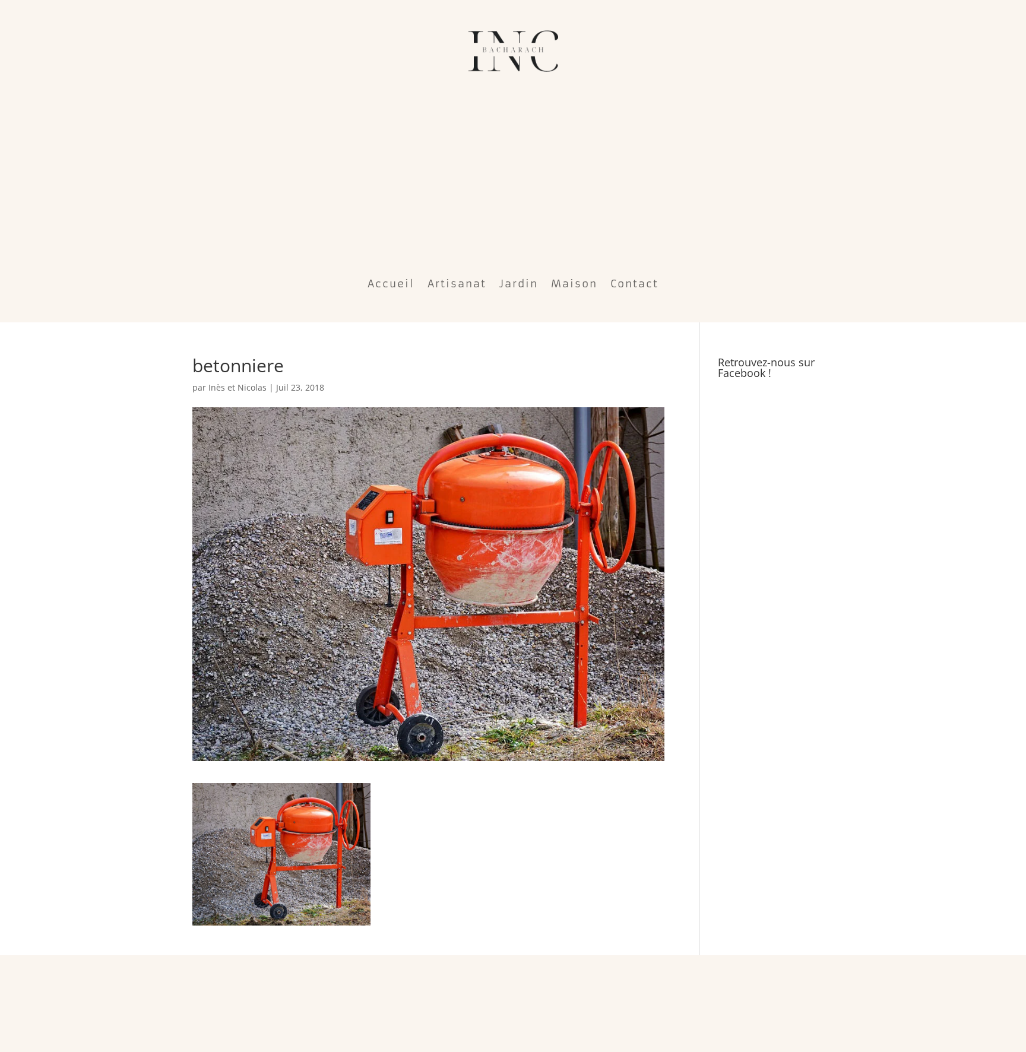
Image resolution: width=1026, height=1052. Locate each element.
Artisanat (457, 283)
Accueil (391, 283)
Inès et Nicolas (237, 387)
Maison (574, 283)
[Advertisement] (513, 172)
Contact (634, 283)
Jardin (518, 283)
